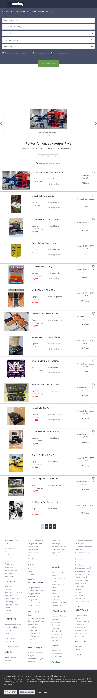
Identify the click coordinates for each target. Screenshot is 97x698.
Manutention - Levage (36, 630)
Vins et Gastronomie (35, 541)
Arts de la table (56, 634)
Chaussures (9, 567)
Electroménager (57, 625)
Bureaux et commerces (13, 624)
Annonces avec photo (61, 53)
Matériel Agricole (34, 633)
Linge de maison (57, 631)
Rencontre (78, 646)
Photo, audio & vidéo (58, 550)
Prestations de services (83, 565)
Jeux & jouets (33, 553)
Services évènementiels (83, 568)
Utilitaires (8, 608)
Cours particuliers (81, 583)
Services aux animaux (82, 571)
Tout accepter (10, 692)
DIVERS (78, 654)
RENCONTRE (80, 641)
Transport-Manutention (36, 618)
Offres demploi (56, 656)
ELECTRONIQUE (35, 647)
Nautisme (8, 614)
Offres (7, 12)
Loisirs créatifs (33, 550)
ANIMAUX (55, 567)
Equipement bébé (81, 633)
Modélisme (32, 559)
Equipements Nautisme (13, 592)
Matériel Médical (34, 636)
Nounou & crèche (81, 630)
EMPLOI (54, 645)
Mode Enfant (9, 576)
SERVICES (55, 662)
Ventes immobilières (12, 627)
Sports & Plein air (34, 547)
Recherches (17, 12)
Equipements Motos (12, 595)
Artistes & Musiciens (82, 577)
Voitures (8, 611)
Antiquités (31, 574)
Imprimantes (56, 553)
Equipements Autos (12, 605)
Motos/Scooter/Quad (12, 599)
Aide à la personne (81, 580)
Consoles (54, 562)
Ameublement (56, 622)
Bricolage (54, 640)
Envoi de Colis (80, 598)
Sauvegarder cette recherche (49, 163)
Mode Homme (10, 558)
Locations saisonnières (13, 647)
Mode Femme (10, 561)
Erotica (77, 650)
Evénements (79, 586)
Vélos (30, 571)
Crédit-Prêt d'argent (82, 601)
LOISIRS (8, 652)
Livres (30, 568)
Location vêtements (12, 555)
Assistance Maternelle (82, 621)
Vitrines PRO (49, 12)
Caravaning (9, 602)
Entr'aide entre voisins (83, 574)
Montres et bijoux (11, 570)
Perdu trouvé (56, 606)
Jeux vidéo (55, 559)
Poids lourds (32, 642)
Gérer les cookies (27, 692)
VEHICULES (10, 581)
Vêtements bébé (80, 624)
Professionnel (66, 148)
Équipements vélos (35, 544)
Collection (31, 562)
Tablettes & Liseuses (58, 547)
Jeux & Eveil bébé (81, 627)
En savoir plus (42, 692)
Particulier (52, 148)
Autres (77, 660)
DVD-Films (32, 565)
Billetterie (78, 592)
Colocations (9, 630)
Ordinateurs (55, 556)
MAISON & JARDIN (59, 611)
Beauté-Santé (9, 573)
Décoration (55, 628)
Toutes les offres (28, 148)
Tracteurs (31, 639)
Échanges (29, 12)
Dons (39, 12)
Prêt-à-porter (9, 564)
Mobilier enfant (80, 636)
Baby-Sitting (79, 595)
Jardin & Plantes (57, 637)
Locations (8, 633)
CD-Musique (32, 556)
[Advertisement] (48, 86)
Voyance (78, 589)
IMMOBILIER (10, 619)
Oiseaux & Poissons (58, 603)
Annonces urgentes (42, 53)
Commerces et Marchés (36, 621)
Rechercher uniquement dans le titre (18, 53)
